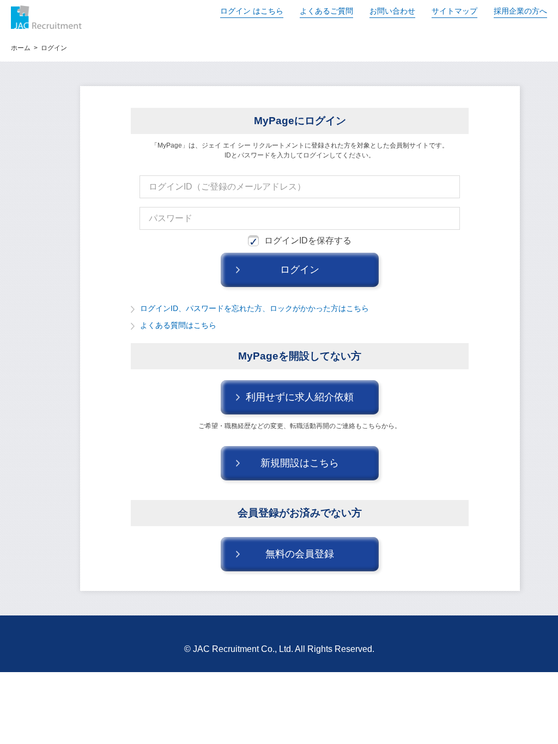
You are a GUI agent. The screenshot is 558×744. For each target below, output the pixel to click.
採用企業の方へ (520, 11)
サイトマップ (454, 11)
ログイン (251, 11)
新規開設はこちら (299, 463)
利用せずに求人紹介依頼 (300, 397)
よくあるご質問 (326, 11)
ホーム (21, 48)
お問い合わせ (392, 11)
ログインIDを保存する (307, 240)
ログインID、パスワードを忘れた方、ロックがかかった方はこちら (254, 308)
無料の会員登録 (299, 553)
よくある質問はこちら (178, 325)
